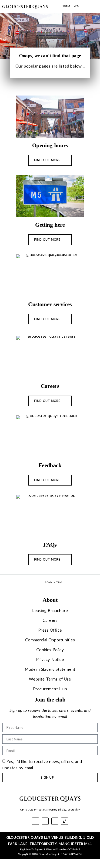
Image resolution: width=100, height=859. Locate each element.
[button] (88, 6)
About (50, 600)
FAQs (50, 544)
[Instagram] (55, 821)
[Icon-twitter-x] (45, 821)
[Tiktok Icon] (64, 821)
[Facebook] (35, 821)
